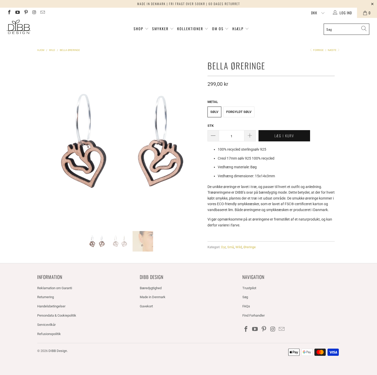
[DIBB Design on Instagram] (34, 13)
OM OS (218, 28)
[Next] (197, 140)
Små (230, 247)
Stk (210, 126)
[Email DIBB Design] (42, 13)
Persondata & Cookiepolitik (56, 315)
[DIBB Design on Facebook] (9, 13)
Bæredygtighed (151, 288)
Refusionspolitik (49, 334)
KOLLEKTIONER (190, 28)
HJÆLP (238, 28)
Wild (238, 247)
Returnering (45, 297)
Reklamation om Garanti (54, 288)
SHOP (138, 28)
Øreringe (249, 247)
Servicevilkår (46, 325)
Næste (332, 50)
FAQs (246, 306)
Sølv (214, 112)
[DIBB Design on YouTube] (17, 13)
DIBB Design (57, 351)
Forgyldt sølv (239, 112)
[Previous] (42, 140)
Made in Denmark (152, 297)
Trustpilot (249, 288)
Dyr (223, 247)
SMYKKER (161, 28)
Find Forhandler (253, 315)
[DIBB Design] (32, 27)
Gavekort (146, 306)
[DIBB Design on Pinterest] (25, 13)
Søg (245, 297)
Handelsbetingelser (51, 306)
